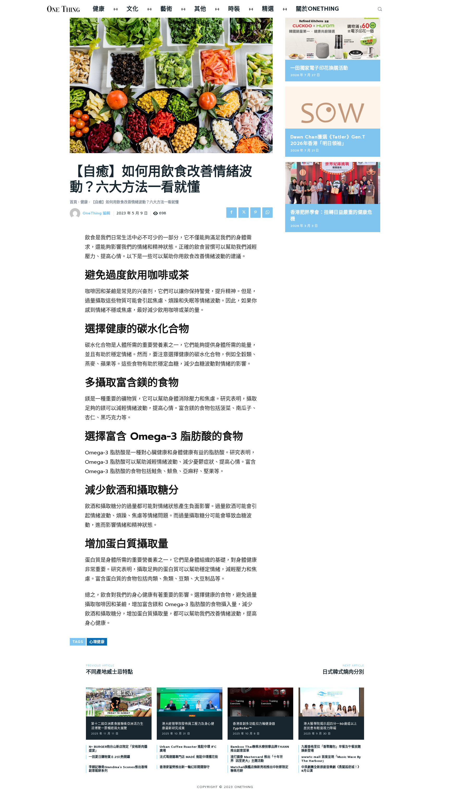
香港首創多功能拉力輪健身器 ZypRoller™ (254, 726)
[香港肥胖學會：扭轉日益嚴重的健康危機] (332, 183)
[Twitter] (243, 212)
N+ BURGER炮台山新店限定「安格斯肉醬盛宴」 (118, 748)
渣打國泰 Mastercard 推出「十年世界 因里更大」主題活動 (256, 759)
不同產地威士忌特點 (109, 672)
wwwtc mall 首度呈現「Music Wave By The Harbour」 (331, 759)
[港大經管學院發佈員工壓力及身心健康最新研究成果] (189, 702)
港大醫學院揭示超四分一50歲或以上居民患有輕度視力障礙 (330, 726)
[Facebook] (231, 212)
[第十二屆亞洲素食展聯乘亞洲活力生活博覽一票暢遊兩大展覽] (119, 702)
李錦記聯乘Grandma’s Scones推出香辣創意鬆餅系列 (118, 769)
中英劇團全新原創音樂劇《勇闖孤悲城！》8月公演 (331, 769)
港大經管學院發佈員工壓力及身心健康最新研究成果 (188, 726)
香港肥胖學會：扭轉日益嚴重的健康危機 (331, 215)
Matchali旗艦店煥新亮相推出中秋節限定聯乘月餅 (259, 769)
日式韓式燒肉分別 (343, 672)
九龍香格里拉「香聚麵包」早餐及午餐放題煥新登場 (331, 748)
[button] (379, 9)
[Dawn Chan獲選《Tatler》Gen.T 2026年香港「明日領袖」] (332, 108)
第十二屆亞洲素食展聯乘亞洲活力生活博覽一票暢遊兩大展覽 (117, 726)
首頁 (73, 202)
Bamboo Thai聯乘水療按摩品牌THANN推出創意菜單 (259, 748)
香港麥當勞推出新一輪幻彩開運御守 (185, 767)
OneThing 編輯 (96, 213)
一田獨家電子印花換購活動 (319, 68)
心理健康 (96, 642)
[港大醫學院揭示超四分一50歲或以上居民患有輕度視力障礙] (331, 702)
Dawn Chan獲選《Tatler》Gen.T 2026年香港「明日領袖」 (327, 140)
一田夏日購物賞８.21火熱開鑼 (109, 757)
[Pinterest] (255, 212)
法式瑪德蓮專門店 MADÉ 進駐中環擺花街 (189, 757)
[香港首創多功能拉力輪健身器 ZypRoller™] (260, 702)
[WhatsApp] (267, 212)
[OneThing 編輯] (76, 213)
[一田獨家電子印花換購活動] (332, 39)
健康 (84, 202)
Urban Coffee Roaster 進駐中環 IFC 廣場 (188, 748)
